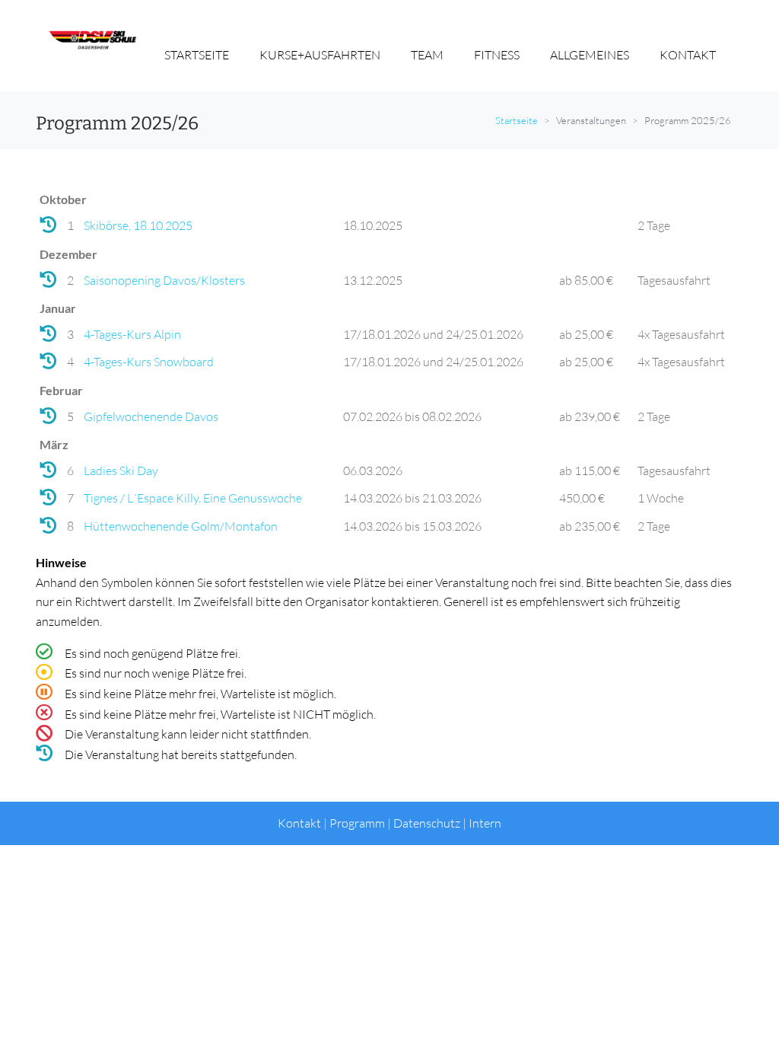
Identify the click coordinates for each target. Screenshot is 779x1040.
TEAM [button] (427, 54)
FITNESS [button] (497, 54)
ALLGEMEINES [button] (589, 54)
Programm (357, 823)
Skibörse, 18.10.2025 (138, 225)
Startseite (516, 120)
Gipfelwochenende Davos (151, 416)
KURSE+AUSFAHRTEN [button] (319, 54)
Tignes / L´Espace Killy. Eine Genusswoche (193, 498)
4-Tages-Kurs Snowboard (149, 361)
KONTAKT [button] (688, 54)
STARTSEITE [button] (196, 54)
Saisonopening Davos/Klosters (164, 280)
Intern (485, 823)
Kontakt (299, 823)
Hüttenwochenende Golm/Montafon (181, 526)
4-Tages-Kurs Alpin (132, 334)
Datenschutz (426, 823)
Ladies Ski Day (121, 470)
